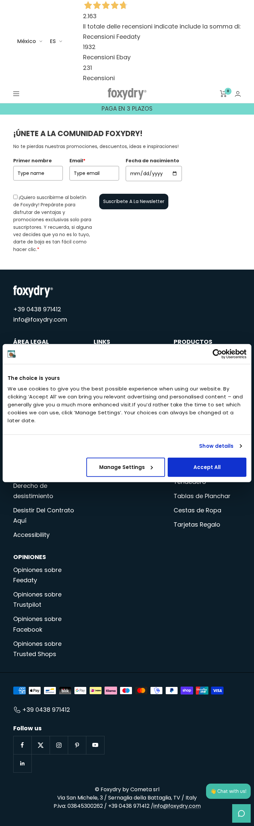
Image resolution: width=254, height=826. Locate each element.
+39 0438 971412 (37, 309)
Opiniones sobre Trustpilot (37, 599)
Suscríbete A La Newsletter (133, 201)
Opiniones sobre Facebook (37, 624)
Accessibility (31, 535)
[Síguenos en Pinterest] (77, 745)
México (26, 41)
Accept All (207, 466)
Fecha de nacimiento (152, 160)
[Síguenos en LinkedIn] (22, 763)
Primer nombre (32, 160)
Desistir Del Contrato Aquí (43, 515)
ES (53, 41)
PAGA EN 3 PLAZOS (127, 109)
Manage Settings (122, 466)
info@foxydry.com (40, 319)
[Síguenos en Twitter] (40, 745)
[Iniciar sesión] (238, 94)
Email (77, 160)
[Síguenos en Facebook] (22, 745)
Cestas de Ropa (197, 510)
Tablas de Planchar (202, 496)
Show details (216, 445)
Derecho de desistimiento (33, 491)
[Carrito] (223, 93)
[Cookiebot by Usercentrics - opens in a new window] (217, 354)
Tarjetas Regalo (197, 524)
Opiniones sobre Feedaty (37, 575)
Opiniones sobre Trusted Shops (37, 649)
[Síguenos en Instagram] (59, 745)
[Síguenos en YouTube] (95, 745)
